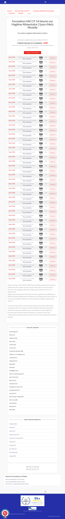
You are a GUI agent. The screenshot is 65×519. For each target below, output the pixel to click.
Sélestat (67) (12, 406)
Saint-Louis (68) (13, 400)
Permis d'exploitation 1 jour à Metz (14, 479)
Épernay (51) (12, 380)
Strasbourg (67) (13, 331)
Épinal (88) (12, 364)
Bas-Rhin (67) (13, 449)
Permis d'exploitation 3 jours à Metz (15, 481)
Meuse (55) (12, 441)
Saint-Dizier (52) (13, 377)
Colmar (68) (12, 344)
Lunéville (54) (12, 403)
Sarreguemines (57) (14, 390)
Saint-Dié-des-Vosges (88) (16, 396)
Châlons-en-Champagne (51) (17, 354)
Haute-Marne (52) (14, 434)
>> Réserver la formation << (32, 52)
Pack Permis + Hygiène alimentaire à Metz (17, 484)
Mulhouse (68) (13, 338)
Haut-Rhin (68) (13, 452)
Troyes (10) (12, 348)
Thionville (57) (13, 357)
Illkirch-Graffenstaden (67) (16, 374)
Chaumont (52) (13, 383)
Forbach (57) (12, 393)
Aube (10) (12, 427)
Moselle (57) (12, 445)
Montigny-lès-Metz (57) (16, 387)
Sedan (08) (12, 409)
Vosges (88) (12, 456)
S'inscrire (52, 58)
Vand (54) (11, 367)
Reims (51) (12, 335)
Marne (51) (12, 431)
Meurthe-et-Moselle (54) (16, 438)
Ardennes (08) (13, 424)
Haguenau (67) (13, 361)
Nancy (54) (12, 341)
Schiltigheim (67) (13, 370)
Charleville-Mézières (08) (16, 351)
